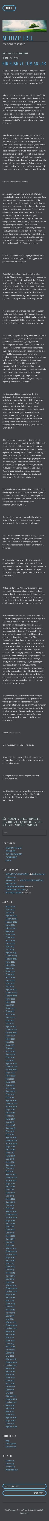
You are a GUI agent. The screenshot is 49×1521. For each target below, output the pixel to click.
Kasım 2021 (10, 1017)
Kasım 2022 (10, 980)
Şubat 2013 (10, 1341)
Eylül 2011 (10, 1393)
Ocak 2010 (10, 1424)
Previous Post (26, 1486)
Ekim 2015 (10, 1242)
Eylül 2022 (10, 987)
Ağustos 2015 (11, 1248)
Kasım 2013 (10, 1313)
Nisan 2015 (10, 1260)
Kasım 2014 (10, 1276)
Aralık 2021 (10, 1014)
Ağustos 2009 (11, 1427)
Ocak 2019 (10, 1122)
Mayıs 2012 (10, 1368)
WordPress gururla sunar (14, 1510)
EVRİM (8, 860)
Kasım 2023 (10, 943)
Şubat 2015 (10, 1267)
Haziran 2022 (11, 996)
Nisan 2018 (10, 1150)
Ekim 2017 (10, 1168)
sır (4, 824)
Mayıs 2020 (10, 1073)
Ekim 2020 (10, 1057)
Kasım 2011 (10, 1387)
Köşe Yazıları (10, 818)
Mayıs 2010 (10, 1421)
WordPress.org (12, 1470)
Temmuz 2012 (11, 1362)
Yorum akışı (10, 1467)
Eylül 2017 (10, 1171)
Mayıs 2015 (10, 1257)
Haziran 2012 (11, 1365)
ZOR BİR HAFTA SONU (15, 886)
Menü (9, 8)
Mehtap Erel (18, 38)
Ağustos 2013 (11, 1322)
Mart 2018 (10, 1153)
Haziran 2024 (11, 922)
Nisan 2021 (10, 1039)
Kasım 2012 (10, 1350)
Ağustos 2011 (11, 1396)
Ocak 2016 (10, 1233)
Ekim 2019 (10, 1094)
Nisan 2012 (10, 1371)
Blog (7, 1441)
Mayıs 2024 (10, 925)
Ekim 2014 (10, 1279)
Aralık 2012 (10, 1347)
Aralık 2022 (10, 977)
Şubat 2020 (10, 1082)
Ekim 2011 (10, 1390)
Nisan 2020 (10, 1076)
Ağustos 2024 (11, 916)
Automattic (32, 1510)
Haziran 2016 (11, 1217)
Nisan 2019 (10, 1113)
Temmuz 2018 (11, 1140)
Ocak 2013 (10, 1344)
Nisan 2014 (10, 1297)
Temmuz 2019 (11, 1103)
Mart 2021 (10, 1042)
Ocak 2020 (10, 1085)
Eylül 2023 (10, 950)
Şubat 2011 (10, 1414)
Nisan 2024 (10, 928)
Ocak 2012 (10, 1381)
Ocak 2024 (10, 937)
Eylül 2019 (10, 1097)
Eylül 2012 (10, 1356)
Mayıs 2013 (10, 1331)
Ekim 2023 (10, 947)
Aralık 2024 (10, 906)
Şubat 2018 (10, 1156)
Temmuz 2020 (11, 1067)
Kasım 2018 (10, 1128)
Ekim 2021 (10, 1020)
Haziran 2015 (11, 1254)
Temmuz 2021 (11, 1030)
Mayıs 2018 (10, 1147)
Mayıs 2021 (10, 1036)
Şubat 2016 (10, 1230)
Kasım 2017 (10, 1165)
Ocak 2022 (10, 1011)
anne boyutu (21, 821)
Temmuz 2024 (11, 919)
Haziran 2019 (11, 1107)
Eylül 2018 (10, 1134)
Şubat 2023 (10, 971)
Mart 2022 (10, 1005)
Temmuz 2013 (11, 1325)
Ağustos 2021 (11, 1027)
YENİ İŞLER (10, 851)
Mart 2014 (10, 1301)
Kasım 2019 (10, 1091)
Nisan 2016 (10, 1224)
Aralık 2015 (10, 1236)
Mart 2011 (10, 1411)
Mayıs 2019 (10, 1110)
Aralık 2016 (10, 1199)
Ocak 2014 (10, 1307)
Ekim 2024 (10, 910)
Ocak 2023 (10, 974)
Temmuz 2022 (11, 993)
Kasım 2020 (10, 1054)
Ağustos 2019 (11, 1100)
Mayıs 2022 (10, 999)
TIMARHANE (11, 857)
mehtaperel (22, 53)
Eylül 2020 (10, 1060)
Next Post (40, 1493)
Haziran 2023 (11, 959)
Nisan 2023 (10, 965)
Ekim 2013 (10, 1316)
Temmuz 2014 (11, 1288)
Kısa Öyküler (11, 1444)
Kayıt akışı (10, 1464)
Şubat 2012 (10, 1377)
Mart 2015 (10, 1264)
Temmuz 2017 (11, 1177)
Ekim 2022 (10, 983)
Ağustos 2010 (11, 1417)
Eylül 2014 (10, 1282)
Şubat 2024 (10, 934)
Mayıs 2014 (10, 1294)
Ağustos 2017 (11, 1174)
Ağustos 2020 (11, 1063)
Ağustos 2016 (11, 1211)
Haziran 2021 (11, 1033)
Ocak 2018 (10, 1159)
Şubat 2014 (10, 1304)
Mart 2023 (10, 968)
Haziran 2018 (11, 1144)
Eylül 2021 (10, 1023)
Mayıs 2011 (10, 1405)
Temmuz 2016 (11, 1214)
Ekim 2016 (10, 1205)
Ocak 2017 (10, 1196)
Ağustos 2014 (11, 1285)
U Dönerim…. (11, 880)
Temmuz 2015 (11, 1251)
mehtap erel (36, 821)
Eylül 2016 (10, 1208)
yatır (10, 824)
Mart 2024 (10, 931)
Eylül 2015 (10, 1245)
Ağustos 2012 (11, 1359)
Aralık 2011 (10, 1384)
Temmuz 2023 (11, 956)
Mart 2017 (10, 1190)
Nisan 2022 (10, 1002)
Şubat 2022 (10, 1008)
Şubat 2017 (10, 1193)
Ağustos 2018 (11, 1137)
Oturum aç (10, 1461)
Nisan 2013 (10, 1334)
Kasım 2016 (10, 1202)
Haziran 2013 (11, 1328)
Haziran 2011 (11, 1402)
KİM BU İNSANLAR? (14, 854)
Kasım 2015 (10, 1239)
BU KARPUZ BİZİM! (13, 893)
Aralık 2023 (10, 940)
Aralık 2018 (10, 1125)
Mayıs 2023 (10, 962)
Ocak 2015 (10, 1270)
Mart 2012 (10, 1374)
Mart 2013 (10, 1337)
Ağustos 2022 (11, 990)
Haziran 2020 (11, 1070)
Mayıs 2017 (10, 1184)
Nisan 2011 (10, 1408)
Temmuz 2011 (11, 1399)
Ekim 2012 (10, 1353)
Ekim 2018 (10, 1131)
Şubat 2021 (10, 1045)
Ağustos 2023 (11, 953)
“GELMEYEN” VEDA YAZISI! (17, 874)
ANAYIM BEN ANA (13, 848)
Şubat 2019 (10, 1119)
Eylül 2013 (10, 1319)
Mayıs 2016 (10, 1220)
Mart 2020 (10, 1079)
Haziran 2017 (11, 1180)
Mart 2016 (10, 1227)
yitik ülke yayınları (26, 824)
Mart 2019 (10, 1116)
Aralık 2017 (10, 1162)
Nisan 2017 (10, 1187)
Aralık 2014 (10, 1273)
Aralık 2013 (10, 1310)
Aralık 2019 (10, 1088)
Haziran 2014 (11, 1291)
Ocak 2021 (10, 1048)
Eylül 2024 (10, 913)
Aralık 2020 (10, 1051)
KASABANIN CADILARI (15, 890)
